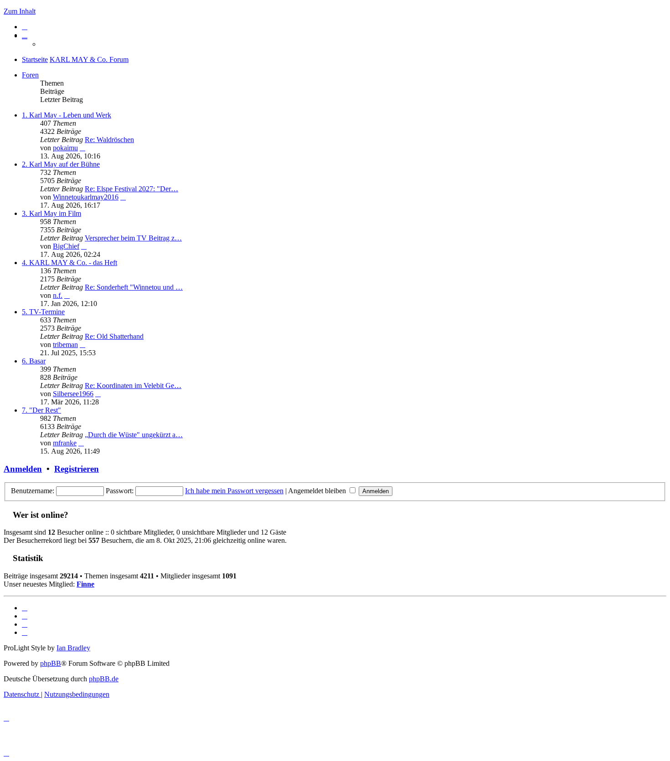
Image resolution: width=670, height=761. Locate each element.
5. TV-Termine (43, 312)
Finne (85, 584)
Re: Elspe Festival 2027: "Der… (131, 189)
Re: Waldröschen (109, 139)
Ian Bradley (73, 648)
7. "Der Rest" (41, 410)
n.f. (57, 295)
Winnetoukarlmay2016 (86, 197)
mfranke (65, 443)
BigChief (66, 246)
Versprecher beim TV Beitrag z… (133, 238)
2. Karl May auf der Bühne (61, 164)
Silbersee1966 (73, 394)
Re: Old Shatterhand (114, 336)
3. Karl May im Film (51, 213)
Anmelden (23, 469)
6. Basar (34, 361)
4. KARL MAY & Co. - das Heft (69, 262)
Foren (30, 75)
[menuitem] (24, 27)
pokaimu (65, 148)
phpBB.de (104, 679)
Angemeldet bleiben (318, 491)
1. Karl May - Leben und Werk (66, 115)
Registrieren (76, 469)
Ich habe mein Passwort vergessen (234, 491)
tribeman (65, 344)
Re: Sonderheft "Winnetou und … (134, 287)
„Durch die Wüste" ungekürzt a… (134, 435)
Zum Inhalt (20, 11)
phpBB (50, 663)
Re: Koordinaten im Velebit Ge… (133, 385)
